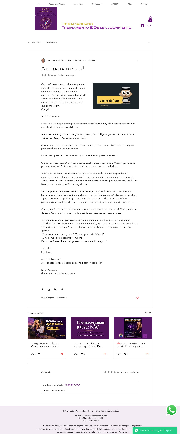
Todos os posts (34, 42)
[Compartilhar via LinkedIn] (55, 289)
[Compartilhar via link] (62, 289)
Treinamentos (51, 42)
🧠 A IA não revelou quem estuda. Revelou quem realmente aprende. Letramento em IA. (131, 345)
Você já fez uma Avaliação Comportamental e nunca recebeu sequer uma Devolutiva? (44, 345)
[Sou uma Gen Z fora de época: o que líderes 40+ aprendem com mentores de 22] (90, 328)
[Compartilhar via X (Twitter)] (49, 289)
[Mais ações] (137, 60)
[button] (150, 19)
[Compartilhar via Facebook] (42, 289)
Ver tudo (148, 312)
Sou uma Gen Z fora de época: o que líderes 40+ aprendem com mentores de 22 (89, 345)
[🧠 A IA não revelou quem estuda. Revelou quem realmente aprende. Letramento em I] (133, 328)
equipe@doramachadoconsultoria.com (91, 415)
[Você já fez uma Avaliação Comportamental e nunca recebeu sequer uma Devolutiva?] (47, 328)
